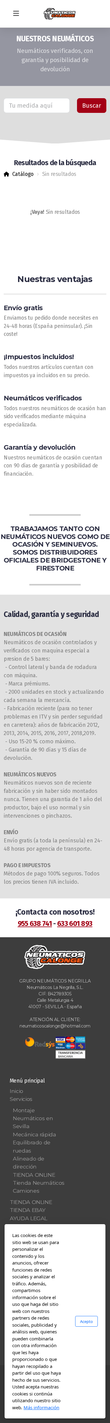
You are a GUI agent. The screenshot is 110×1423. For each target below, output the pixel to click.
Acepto (86, 1321)
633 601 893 (74, 924)
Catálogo (23, 174)
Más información (41, 1407)
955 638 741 (35, 924)
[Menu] (16, 13)
